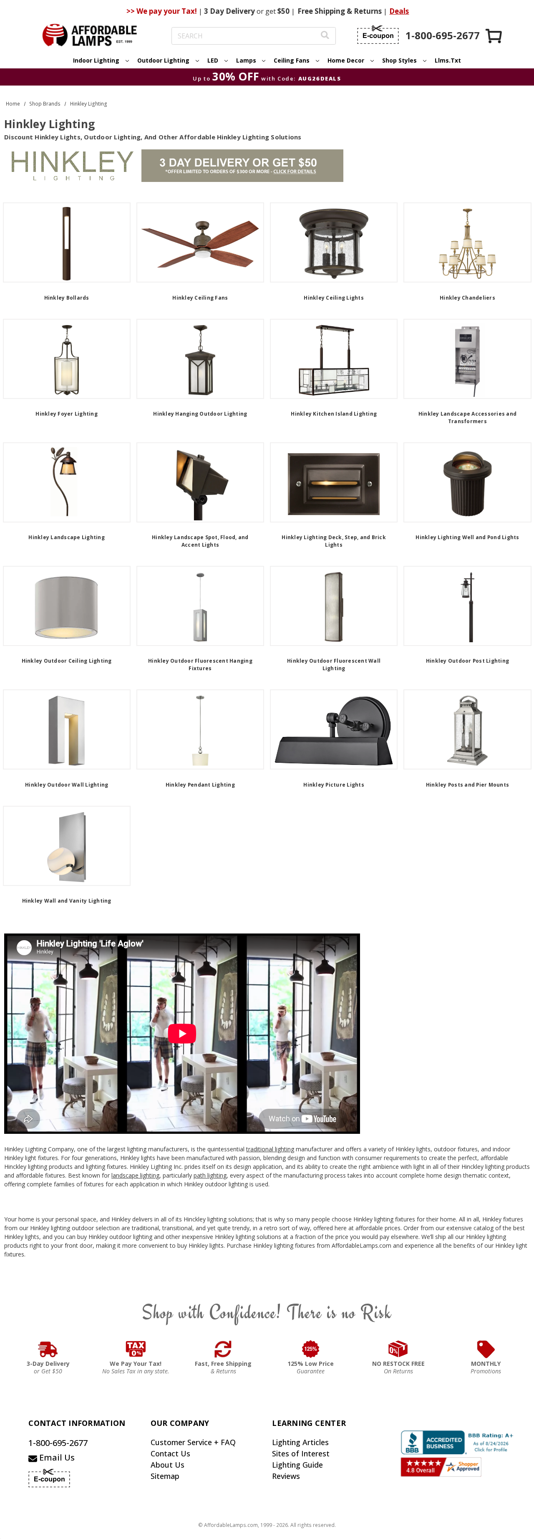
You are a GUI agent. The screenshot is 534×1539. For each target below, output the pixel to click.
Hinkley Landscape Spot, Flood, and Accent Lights (200, 541)
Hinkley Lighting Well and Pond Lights (467, 537)
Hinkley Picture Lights (333, 784)
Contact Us (170, 1453)
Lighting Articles (300, 1442)
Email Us (56, 1457)
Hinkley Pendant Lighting (200, 784)
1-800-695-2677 (58, 1442)
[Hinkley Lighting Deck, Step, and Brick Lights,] (333, 482)
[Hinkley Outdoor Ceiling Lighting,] (66, 606)
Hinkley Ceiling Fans (200, 297)
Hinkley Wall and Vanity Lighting (66, 900)
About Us (167, 1465)
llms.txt (448, 60)
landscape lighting (135, 1175)
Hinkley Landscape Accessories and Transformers (467, 417)
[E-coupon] (378, 34)
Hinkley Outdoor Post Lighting (467, 660)
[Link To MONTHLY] (486, 1349)
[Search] (325, 36)
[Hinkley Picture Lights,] (333, 729)
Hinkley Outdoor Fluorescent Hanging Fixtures (200, 664)
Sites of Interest (301, 1453)
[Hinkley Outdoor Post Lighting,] (467, 606)
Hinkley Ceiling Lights (334, 297)
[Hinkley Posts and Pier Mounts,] (467, 729)
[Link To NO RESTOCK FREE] (398, 1349)
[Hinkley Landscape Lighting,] (66, 482)
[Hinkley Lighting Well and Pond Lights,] (467, 482)
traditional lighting (270, 1149)
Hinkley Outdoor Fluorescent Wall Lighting (333, 664)
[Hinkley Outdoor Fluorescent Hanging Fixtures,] (200, 606)
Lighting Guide (297, 1465)
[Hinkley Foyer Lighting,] (66, 359)
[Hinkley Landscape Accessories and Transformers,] (467, 359)
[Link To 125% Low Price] (311, 1349)
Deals (399, 11)
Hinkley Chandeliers (467, 297)
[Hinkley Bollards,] (66, 242)
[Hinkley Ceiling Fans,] (200, 242)
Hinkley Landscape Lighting (66, 537)
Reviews (286, 1476)
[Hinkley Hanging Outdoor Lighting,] (200, 359)
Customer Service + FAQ (193, 1442)
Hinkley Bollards (66, 297)
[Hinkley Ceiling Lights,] (333, 242)
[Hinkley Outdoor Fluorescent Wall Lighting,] (333, 606)
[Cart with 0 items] (494, 35)
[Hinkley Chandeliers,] (467, 242)
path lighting (210, 1175)
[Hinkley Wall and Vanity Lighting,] (66, 846)
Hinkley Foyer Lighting (66, 413)
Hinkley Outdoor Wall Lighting (66, 784)
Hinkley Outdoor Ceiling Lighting (67, 660)
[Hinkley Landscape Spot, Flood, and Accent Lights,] (200, 482)
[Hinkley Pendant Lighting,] (200, 729)
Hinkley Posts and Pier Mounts (467, 784)
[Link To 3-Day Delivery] (48, 1349)
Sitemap (165, 1476)
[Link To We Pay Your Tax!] (135, 1349)
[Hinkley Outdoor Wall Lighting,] (66, 729)
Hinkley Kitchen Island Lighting (334, 413)
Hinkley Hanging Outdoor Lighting (200, 413)
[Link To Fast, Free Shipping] (223, 1349)
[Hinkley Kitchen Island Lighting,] (333, 359)
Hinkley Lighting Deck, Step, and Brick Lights (334, 541)
